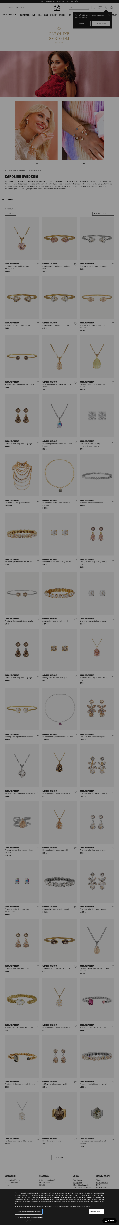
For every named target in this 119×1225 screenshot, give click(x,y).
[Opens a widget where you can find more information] (109, 1221)
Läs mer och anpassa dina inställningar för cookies (29, 1217)
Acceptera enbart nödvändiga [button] (29, 1211)
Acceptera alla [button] (96, 1211)
